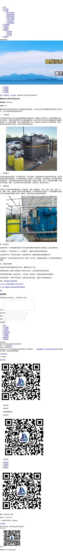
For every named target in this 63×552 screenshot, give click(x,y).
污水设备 (6, 11)
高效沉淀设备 (10, 14)
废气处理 (6, 330)
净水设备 (6, 90)
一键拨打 (6, 464)
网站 (1, 319)
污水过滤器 (10, 21)
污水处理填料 (10, 23)
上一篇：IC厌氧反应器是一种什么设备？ (12, 284)
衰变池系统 (6, 24)
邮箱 (1, 316)
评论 (2, 310)
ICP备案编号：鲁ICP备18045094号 (46, 349)
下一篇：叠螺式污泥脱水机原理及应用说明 (12, 287)
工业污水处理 (10, 19)
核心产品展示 (10, 12)
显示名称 (2, 313)
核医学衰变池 (10, 16)
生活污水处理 (10, 17)
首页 (4, 7)
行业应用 (6, 26)
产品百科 (9, 33)
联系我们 (6, 36)
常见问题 (9, 35)
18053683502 (8, 345)
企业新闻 (9, 31)
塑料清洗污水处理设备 (10, 281)
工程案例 (6, 28)
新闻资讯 (6, 30)
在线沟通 (2, 359)
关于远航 (6, 9)
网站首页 (6, 462)
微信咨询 (6, 465)
